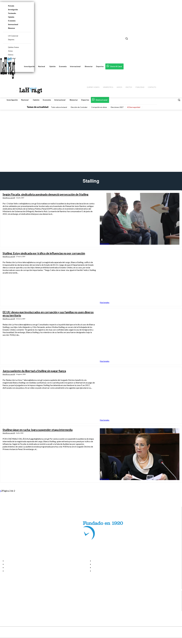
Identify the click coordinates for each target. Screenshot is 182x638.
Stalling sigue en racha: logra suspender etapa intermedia (38, 429)
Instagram (12, 600)
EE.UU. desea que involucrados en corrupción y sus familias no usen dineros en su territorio (48, 314)
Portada (11, 6)
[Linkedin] (4, 603)
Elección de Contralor (79, 107)
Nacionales (12, 13)
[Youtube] (4, 609)
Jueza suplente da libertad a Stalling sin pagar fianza (34, 371)
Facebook (12, 597)
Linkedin (11, 603)
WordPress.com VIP (9, 198)
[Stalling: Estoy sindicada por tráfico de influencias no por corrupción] (139, 278)
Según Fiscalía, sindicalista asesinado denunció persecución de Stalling (45, 194)
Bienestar (11, 28)
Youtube (11, 609)
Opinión (11, 17)
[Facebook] (4, 597)
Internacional (13, 24)
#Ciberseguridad (133, 107)
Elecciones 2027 (117, 107)
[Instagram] (4, 600)
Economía (11, 21)
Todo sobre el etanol (59, 107)
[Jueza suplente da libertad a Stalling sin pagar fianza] (139, 395)
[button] (179, 100)
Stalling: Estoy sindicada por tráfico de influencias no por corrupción (44, 253)
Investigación (13, 10)
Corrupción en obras (99, 107)
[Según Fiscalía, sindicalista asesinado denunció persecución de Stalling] (139, 219)
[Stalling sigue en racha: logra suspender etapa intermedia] (139, 454)
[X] (4, 606)
